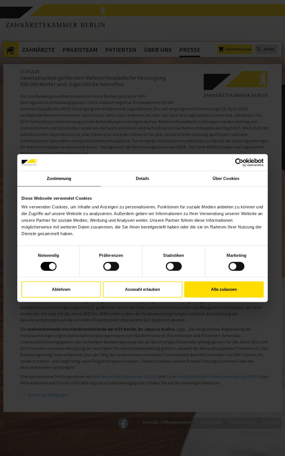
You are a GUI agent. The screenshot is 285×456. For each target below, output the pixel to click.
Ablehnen (61, 289)
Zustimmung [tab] (59, 178)
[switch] (111, 266)
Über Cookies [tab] (226, 178)
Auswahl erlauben (142, 289)
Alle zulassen (224, 289)
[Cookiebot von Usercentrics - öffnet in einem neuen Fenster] (239, 162)
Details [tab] (142, 178)
